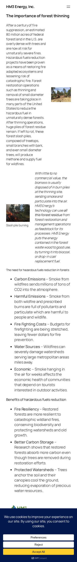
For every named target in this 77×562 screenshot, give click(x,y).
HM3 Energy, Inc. (20, 6)
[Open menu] (68, 6)
